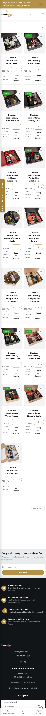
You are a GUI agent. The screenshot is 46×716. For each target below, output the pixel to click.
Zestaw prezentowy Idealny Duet (34, 118)
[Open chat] (40, 707)
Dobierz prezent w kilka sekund (2, 196)
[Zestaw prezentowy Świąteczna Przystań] (11, 278)
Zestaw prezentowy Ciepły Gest (34, 60)
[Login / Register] (34, 14)
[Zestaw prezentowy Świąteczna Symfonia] (34, 278)
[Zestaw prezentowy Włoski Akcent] (11, 395)
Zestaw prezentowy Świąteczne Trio (12, 356)
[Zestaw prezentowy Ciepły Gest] (34, 43)
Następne (37, 508)
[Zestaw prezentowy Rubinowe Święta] (34, 218)
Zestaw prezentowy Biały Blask (12, 60)
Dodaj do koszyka (16, 78)
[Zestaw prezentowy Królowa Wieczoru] (11, 157)
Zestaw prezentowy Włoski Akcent (11, 413)
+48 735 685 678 (23, 656)
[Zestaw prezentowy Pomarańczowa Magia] (11, 218)
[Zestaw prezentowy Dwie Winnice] (11, 100)
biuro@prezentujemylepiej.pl (23, 688)
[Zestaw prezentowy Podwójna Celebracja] (34, 157)
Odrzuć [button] (41, 4)
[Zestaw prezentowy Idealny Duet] (34, 100)
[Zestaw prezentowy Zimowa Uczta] (34, 395)
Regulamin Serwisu (10, 706)
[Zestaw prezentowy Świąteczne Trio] (11, 338)
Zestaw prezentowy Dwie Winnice (12, 118)
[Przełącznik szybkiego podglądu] (19, 36)
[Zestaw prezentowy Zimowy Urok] (11, 453)
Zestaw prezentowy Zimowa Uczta (34, 413)
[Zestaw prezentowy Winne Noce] (34, 338)
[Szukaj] (30, 14)
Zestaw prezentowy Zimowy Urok (12, 470)
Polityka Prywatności (10, 702)
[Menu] (43, 14)
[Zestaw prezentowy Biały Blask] (11, 43)
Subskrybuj (23, 572)
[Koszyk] (38, 14)
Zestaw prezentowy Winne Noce (34, 356)
